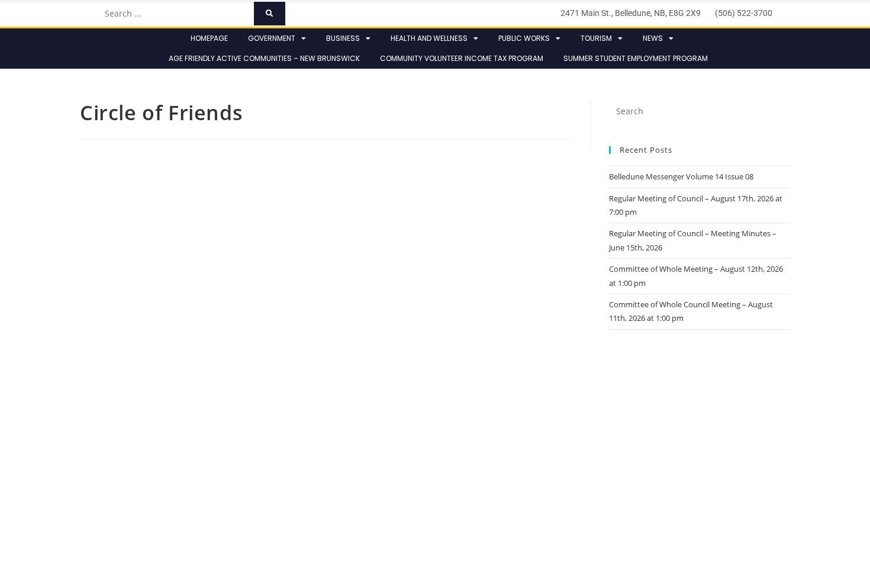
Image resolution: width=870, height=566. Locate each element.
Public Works (524, 38)
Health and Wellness (429, 38)
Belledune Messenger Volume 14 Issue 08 (681, 176)
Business (343, 38)
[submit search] (269, 13)
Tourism (596, 38)
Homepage (209, 38)
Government (271, 38)
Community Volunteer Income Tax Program (461, 58)
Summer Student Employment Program (635, 58)
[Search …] (175, 13)
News (653, 38)
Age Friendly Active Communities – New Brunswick (264, 58)
